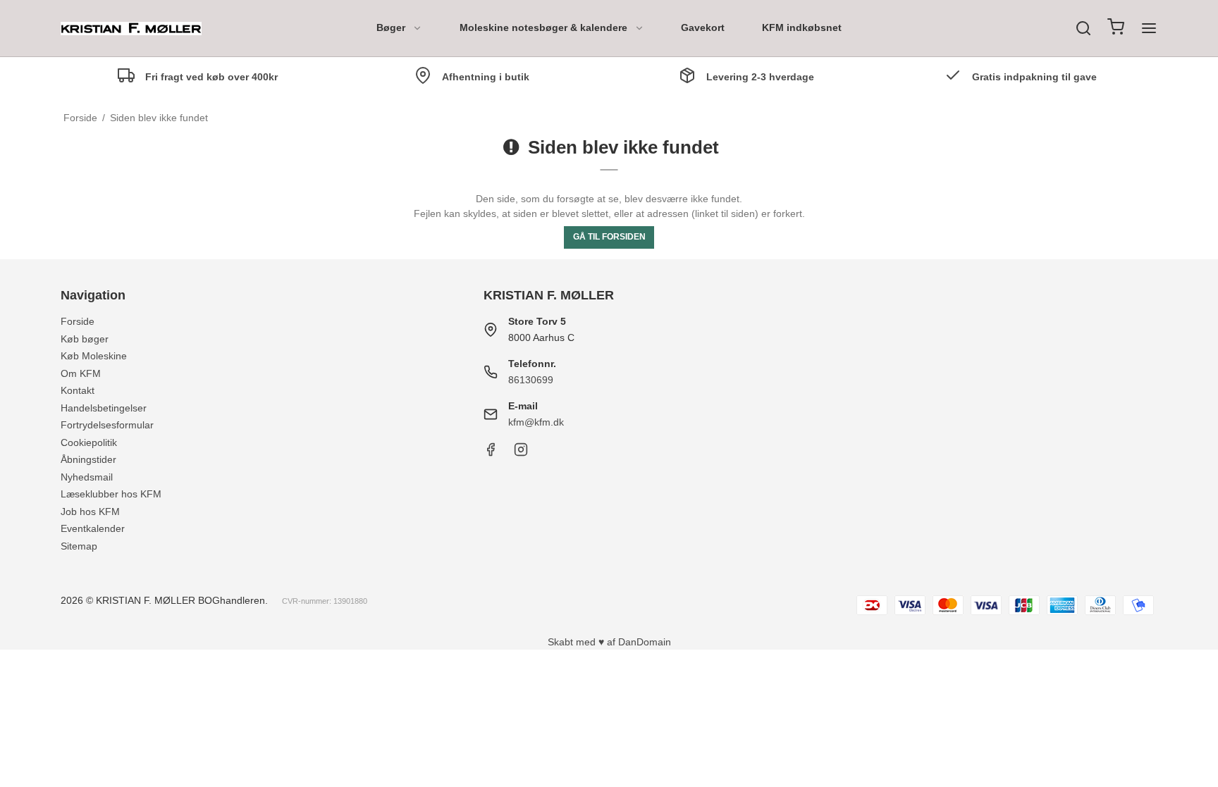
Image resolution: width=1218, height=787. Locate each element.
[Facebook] (491, 453)
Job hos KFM (90, 511)
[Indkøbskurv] (1115, 28)
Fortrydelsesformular (107, 424)
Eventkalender (93, 528)
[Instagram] (521, 453)
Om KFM (81, 373)
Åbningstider (88, 459)
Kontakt (77, 390)
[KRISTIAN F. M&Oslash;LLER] (131, 28)
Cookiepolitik (89, 442)
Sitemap (79, 546)
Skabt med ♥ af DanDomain (609, 641)
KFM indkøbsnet (802, 27)
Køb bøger (85, 339)
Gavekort (703, 27)
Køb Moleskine (94, 355)
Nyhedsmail (87, 477)
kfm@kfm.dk (536, 422)
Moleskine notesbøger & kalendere (543, 27)
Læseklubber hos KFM (111, 494)
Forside (77, 321)
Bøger (390, 27)
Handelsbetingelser (104, 408)
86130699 (530, 379)
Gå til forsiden (609, 237)
